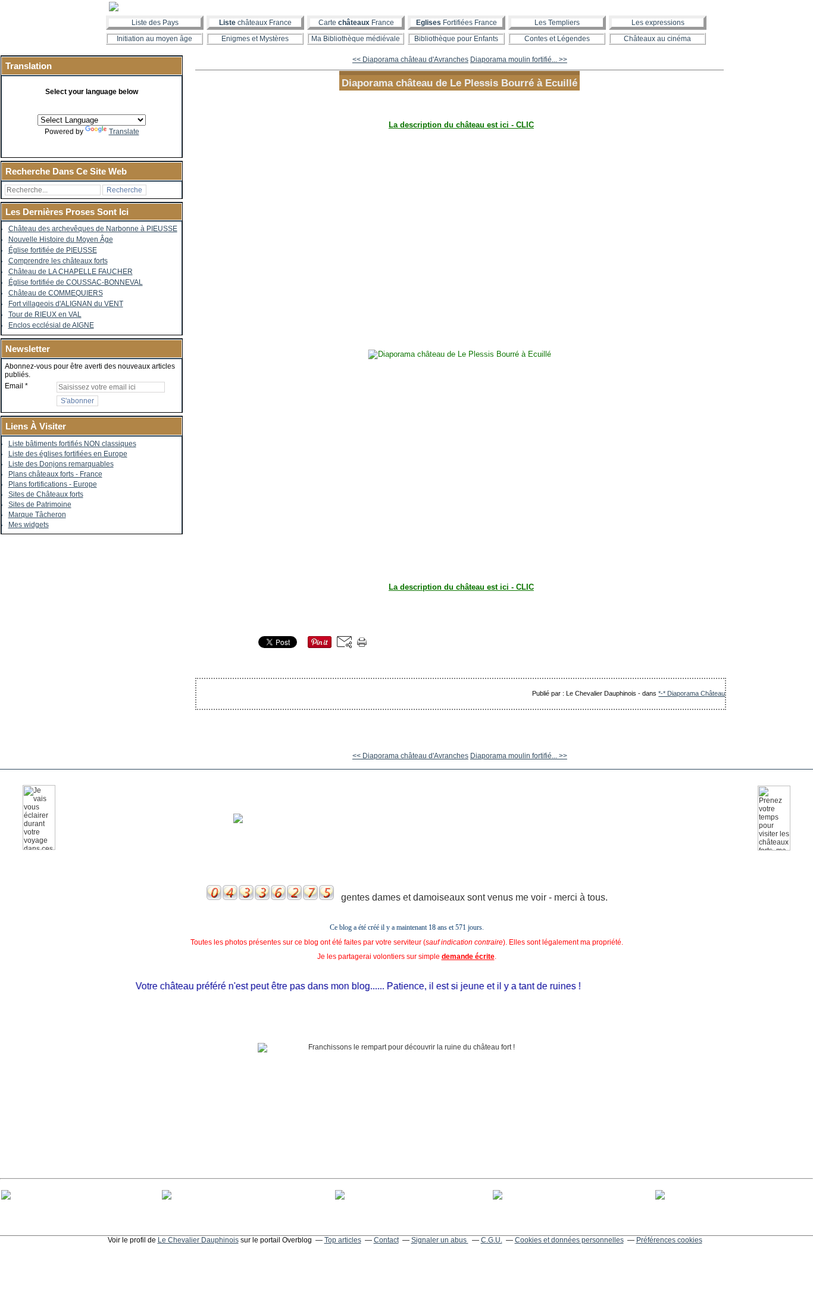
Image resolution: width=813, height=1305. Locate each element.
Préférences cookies (669, 1240)
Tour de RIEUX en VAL (45, 314)
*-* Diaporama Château (691, 693)
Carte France (356, 22)
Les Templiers (557, 22)
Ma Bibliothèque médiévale (355, 39)
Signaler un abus (439, 1240)
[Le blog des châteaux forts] (406, 6)
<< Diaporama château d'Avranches (410, 59)
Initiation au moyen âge (154, 39)
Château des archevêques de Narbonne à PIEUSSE (92, 229)
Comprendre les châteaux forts (58, 261)
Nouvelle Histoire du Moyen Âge (60, 239)
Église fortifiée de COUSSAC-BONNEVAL (75, 282)
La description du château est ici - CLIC (461, 124)
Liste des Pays (155, 22)
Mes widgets (28, 525)
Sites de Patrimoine (39, 504)
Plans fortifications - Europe (52, 484)
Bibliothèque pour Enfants (456, 39)
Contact (386, 1240)
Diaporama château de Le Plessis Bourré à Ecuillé (459, 82)
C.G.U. (491, 1240)
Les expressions (657, 22)
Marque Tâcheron (37, 514)
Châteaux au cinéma (657, 39)
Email (14, 386)
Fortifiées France (456, 22)
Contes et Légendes (557, 39)
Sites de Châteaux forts (45, 494)
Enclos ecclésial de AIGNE (51, 325)
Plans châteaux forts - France (55, 474)
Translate (124, 131)
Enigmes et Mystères (255, 39)
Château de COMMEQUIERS (55, 293)
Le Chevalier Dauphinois (198, 1240)
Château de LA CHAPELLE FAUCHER (70, 271)
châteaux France (255, 22)
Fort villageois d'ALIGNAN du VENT (65, 304)
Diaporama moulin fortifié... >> (518, 59)
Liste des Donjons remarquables (61, 464)
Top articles (342, 1240)
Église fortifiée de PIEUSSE (52, 250)
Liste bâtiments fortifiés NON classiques (72, 444)
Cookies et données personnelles (569, 1240)
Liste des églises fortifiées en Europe (67, 454)
